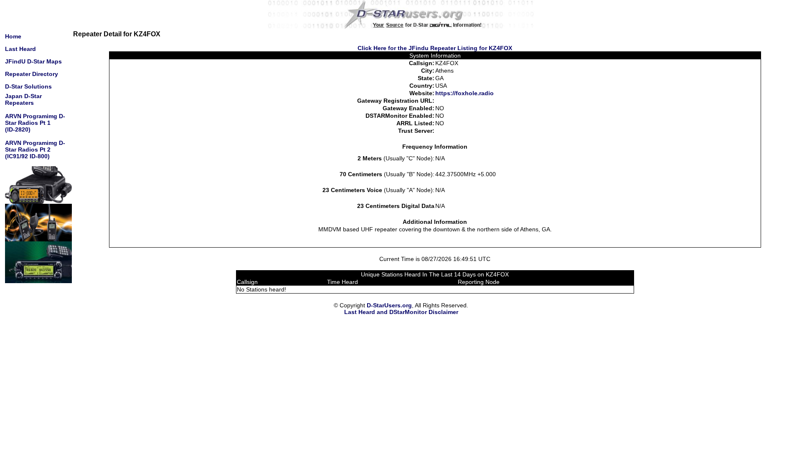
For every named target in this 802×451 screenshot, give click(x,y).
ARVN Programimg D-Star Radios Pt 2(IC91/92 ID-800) (35, 149)
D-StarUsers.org (389, 305)
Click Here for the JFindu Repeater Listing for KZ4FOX (435, 48)
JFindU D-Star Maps (33, 61)
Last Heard (20, 49)
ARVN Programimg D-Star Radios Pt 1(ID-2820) (35, 123)
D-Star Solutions (28, 86)
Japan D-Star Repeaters (23, 99)
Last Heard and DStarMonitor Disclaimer (401, 312)
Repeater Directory (31, 74)
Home (13, 36)
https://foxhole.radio (464, 93)
